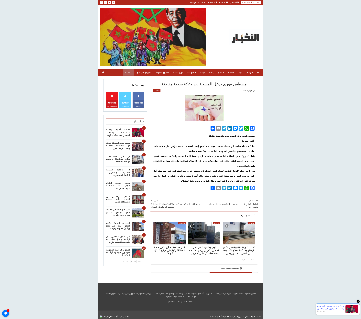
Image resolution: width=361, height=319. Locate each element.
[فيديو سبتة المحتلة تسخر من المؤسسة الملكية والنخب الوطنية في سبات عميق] (138, 146)
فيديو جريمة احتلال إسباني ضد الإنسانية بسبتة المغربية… (118, 185)
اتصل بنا (222, 2)
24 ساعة (129, 72)
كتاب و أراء (191, 72)
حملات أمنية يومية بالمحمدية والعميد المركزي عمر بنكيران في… (118, 132)
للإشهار (193, 2)
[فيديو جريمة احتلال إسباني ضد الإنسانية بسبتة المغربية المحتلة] (138, 186)
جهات (240, 72)
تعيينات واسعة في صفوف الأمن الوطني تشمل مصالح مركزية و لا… (118, 212)
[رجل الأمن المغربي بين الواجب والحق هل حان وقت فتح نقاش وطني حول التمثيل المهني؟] (138, 239)
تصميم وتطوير (124, 316)
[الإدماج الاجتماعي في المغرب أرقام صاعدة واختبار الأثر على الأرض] (138, 199)
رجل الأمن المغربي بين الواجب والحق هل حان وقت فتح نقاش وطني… (118, 239)
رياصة (211, 72)
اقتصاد (231, 72)
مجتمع (221, 72)
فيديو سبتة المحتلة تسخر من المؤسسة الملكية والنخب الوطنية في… (118, 145)
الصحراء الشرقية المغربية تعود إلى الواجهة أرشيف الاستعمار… (118, 252)
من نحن (233, 2)
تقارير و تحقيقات (162, 72)
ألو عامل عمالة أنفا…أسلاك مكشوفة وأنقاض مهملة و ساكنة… (118, 159)
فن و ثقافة (178, 72)
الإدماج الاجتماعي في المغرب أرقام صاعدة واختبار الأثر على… (118, 199)
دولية (202, 72)
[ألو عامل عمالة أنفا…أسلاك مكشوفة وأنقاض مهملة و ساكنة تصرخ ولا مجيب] (138, 159)
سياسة (250, 72)
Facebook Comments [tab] (229, 268)
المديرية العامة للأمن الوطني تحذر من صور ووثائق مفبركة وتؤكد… (118, 225)
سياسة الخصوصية (208, 2)
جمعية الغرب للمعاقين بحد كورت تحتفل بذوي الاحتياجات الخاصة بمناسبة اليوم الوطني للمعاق (176, 205)
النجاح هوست (107, 316)
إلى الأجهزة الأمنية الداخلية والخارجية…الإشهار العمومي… (118, 172)
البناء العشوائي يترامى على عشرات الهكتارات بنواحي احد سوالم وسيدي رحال (233, 205)
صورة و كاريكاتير (144, 72)
